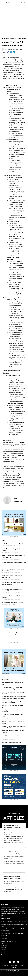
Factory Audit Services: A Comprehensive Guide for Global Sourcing (13, 827)
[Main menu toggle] (3, 2)
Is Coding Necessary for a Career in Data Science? (14, 543)
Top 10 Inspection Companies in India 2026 (12, 602)
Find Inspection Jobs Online (8, 739)
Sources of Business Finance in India (11, 719)
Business (8, 832)
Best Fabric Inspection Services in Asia (11, 736)
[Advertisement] (14, 20)
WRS (8, 2)
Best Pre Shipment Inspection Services (11, 742)
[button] (21, 3)
